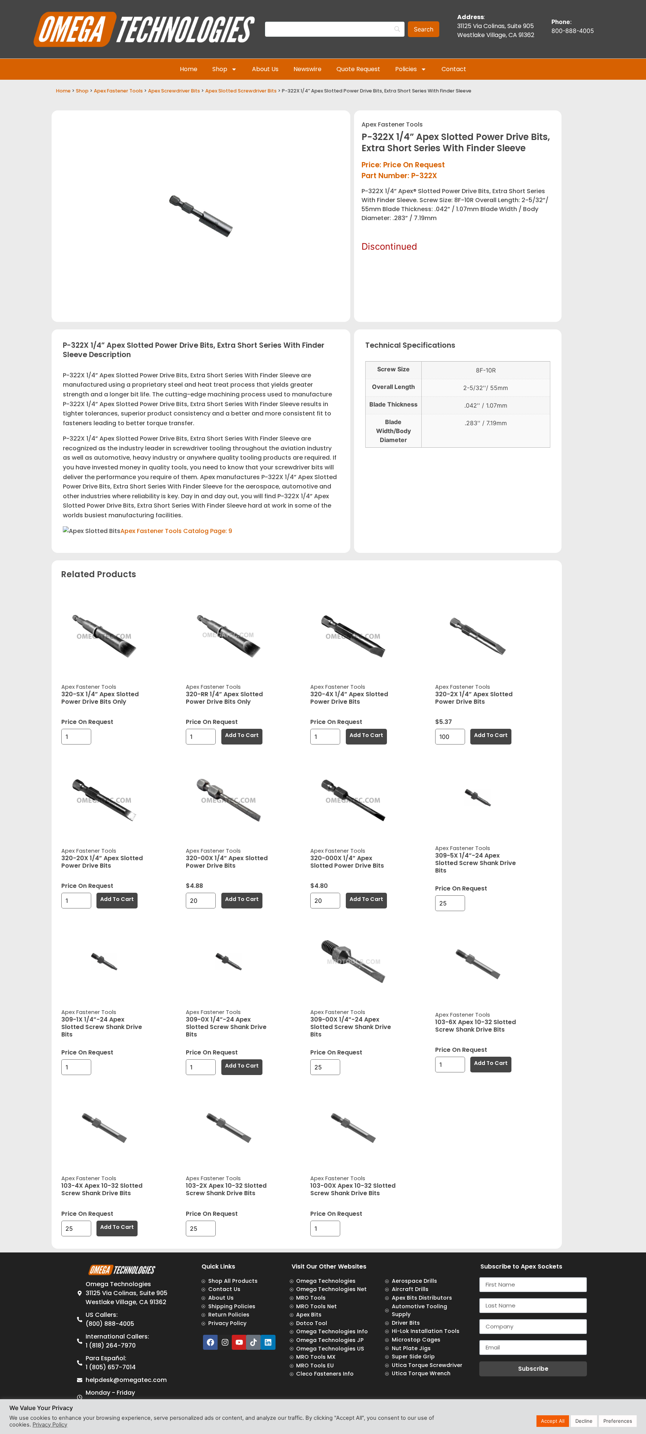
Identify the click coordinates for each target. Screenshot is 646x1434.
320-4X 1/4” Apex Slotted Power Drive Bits (349, 698)
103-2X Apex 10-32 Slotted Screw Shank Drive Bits (226, 1189)
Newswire (307, 69)
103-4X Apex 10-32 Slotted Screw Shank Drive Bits (101, 1189)
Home (188, 69)
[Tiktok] (253, 1342)
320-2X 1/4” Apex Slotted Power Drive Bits (474, 698)
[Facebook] (210, 1342)
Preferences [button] (617, 1421)
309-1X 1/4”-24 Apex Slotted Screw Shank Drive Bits (101, 1027)
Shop (219, 69)
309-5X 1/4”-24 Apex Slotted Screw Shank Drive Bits (475, 863)
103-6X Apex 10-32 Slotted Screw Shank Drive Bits (475, 1026)
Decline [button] (584, 1421)
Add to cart (242, 735)
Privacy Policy (50, 1424)
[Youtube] (239, 1342)
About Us (265, 69)
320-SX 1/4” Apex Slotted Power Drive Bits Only (100, 698)
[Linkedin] (268, 1342)
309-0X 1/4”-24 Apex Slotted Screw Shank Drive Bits (226, 1027)
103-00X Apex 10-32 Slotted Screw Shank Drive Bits (353, 1189)
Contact (454, 69)
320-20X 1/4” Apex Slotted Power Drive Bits (102, 862)
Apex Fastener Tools (118, 91)
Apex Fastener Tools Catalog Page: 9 (176, 531)
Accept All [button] (553, 1421)
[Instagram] (225, 1342)
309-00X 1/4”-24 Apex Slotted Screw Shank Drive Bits (350, 1027)
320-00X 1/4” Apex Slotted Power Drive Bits (227, 862)
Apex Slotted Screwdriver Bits (241, 91)
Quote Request (358, 69)
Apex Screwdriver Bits (174, 91)
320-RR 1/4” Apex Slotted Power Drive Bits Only (224, 698)
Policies (406, 69)
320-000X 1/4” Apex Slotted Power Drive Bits (347, 862)
